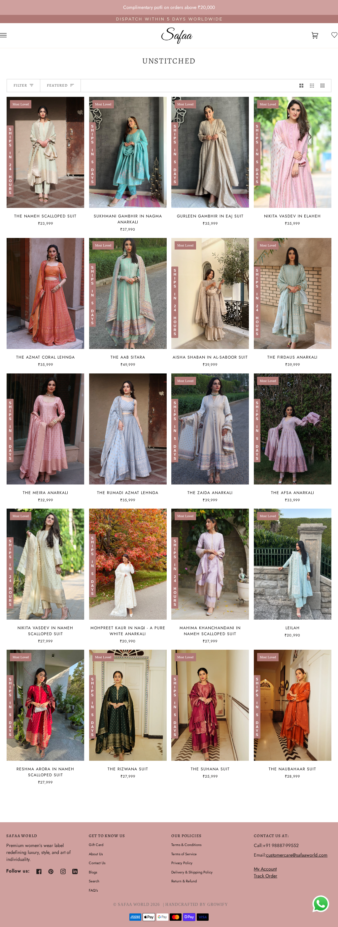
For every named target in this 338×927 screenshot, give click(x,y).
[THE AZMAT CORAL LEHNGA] (45, 293)
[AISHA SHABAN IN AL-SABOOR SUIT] (210, 293)
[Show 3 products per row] (312, 85)
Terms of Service (184, 854)
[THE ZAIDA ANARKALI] (210, 428)
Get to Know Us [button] (107, 835)
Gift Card (96, 844)
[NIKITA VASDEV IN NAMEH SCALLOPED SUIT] (45, 564)
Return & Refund (184, 881)
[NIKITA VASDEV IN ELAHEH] (292, 152)
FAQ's (93, 890)
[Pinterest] (50, 871)
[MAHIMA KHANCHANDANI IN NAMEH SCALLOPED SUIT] (210, 564)
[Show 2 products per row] (301, 85)
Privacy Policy (181, 863)
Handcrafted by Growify (196, 904)
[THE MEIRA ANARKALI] (45, 428)
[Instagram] (63, 871)
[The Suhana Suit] (210, 705)
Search (94, 881)
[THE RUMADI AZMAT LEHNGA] (128, 428)
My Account (265, 869)
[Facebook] (39, 871)
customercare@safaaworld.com (296, 855)
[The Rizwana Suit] (128, 705)
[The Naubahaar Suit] (292, 705)
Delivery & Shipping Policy (192, 872)
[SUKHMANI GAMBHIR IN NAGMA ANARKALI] (128, 152)
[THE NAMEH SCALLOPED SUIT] (45, 152)
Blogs (93, 872)
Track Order (265, 875)
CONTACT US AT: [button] (271, 835)
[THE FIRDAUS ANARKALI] (292, 293)
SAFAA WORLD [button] (21, 835)
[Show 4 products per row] (324, 85)
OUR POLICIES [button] (186, 835)
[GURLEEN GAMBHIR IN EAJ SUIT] (210, 152)
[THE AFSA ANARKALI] (292, 428)
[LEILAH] (292, 564)
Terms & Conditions (186, 844)
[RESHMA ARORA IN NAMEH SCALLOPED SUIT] (45, 705)
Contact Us (97, 863)
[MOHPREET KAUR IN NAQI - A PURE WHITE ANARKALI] (128, 564)
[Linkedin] (75, 871)
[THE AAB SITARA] (128, 293)
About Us (96, 854)
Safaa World (134, 904)
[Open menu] (10, 35)
